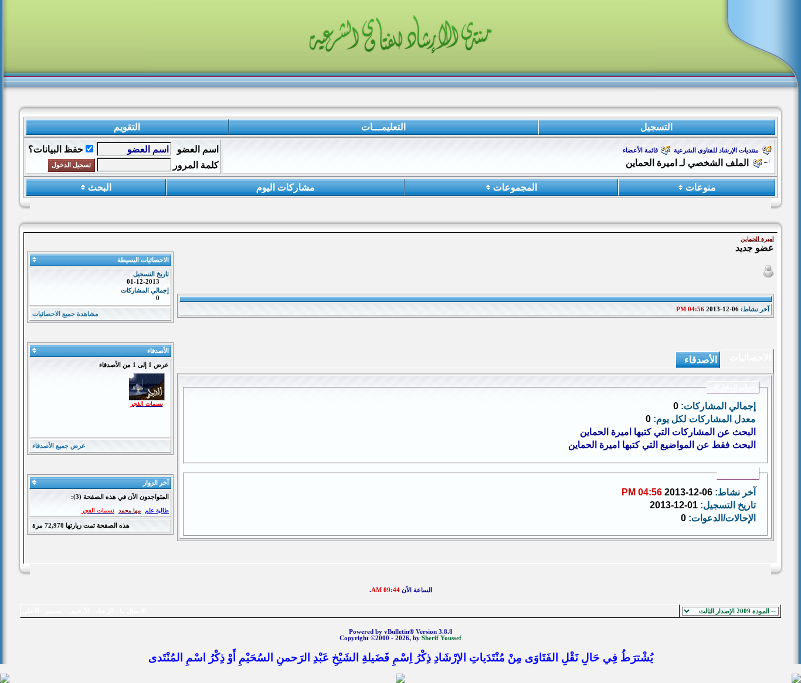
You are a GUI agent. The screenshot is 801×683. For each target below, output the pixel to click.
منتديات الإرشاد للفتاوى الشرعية (716, 150)
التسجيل (656, 127)
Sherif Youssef (441, 638)
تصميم (53, 611)
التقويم (127, 127)
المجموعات (515, 187)
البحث (99, 187)
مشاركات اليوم (285, 187)
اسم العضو (198, 149)
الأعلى (30, 611)
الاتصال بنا (133, 611)
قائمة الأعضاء (640, 150)
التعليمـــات (383, 127)
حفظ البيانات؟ (55, 149)
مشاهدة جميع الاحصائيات (65, 314)
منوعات (700, 187)
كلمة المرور (196, 165)
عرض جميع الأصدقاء (59, 446)
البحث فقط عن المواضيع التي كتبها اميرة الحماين (662, 445)
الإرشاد (105, 611)
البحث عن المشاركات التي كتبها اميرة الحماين (668, 432)
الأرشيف (79, 611)
